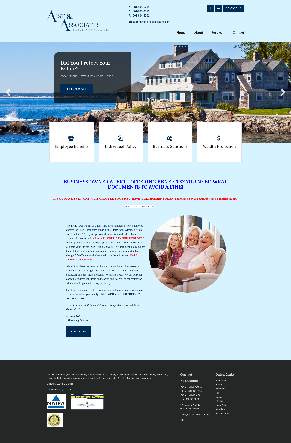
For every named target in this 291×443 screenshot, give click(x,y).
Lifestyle (219, 401)
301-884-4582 (141, 15)
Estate (218, 384)
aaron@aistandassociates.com (151, 21)
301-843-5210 (141, 7)
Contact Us (233, 8)
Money (218, 397)
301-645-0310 (141, 11)
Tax (217, 393)
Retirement (220, 380)
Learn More (77, 89)
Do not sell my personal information (134, 378)
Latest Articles (222, 405)
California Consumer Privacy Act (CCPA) (148, 374)
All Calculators (222, 413)
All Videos (220, 409)
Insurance (220, 388)
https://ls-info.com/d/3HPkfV (139, 206)
